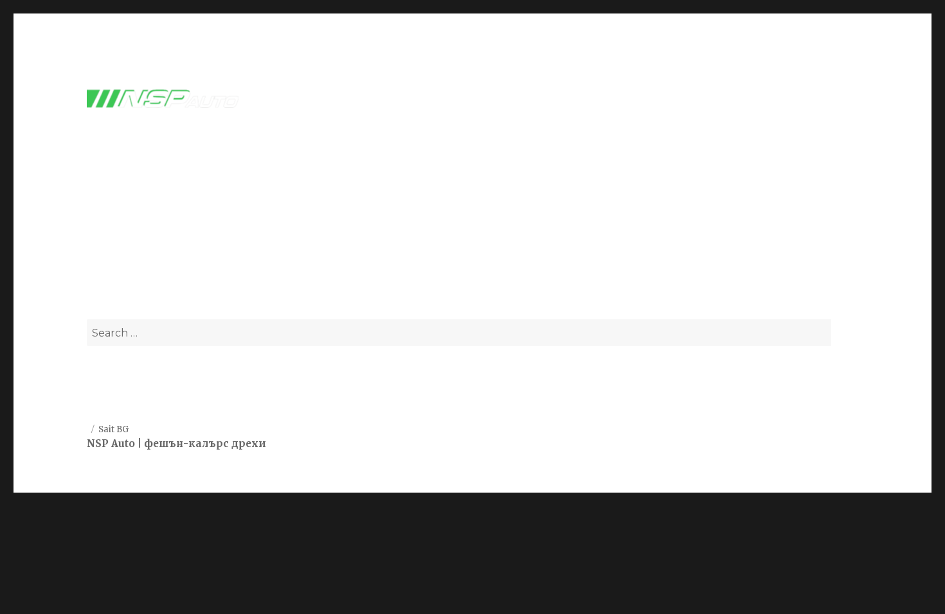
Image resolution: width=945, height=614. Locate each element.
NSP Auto (111, 443)
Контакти (833, 99)
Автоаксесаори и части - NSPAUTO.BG (472, 233)
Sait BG (113, 429)
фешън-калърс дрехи (205, 443)
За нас (774, 99)
